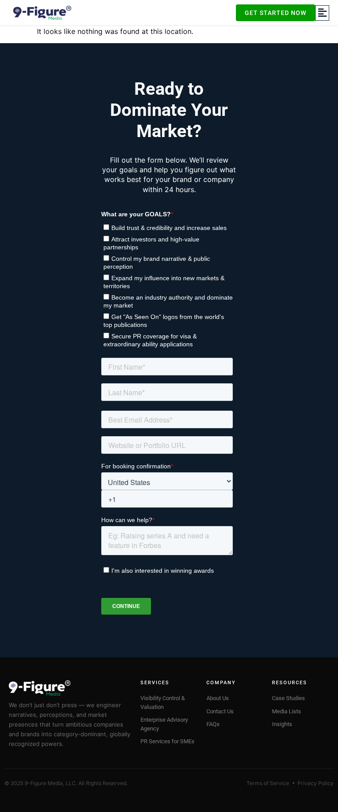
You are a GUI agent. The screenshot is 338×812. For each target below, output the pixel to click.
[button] (322, 13)
